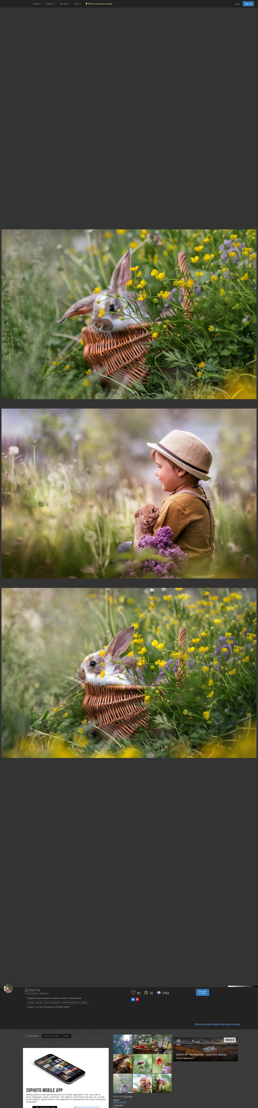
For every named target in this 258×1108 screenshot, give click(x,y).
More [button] (77, 4)
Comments (33, 1036)
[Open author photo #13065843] (162, 1083)
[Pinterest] (137, 999)
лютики (31, 1002)
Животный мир (119, 1102)
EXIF (66, 1036)
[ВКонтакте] (133, 999)
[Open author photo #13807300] (142, 1044)
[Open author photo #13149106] (142, 1064)
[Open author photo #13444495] (123, 1064)
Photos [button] (36, 4)
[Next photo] (255, 481)
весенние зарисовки (70, 1002)
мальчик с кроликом (52, 1002)
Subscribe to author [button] (202, 992)
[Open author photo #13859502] (123, 1044)
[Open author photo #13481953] (162, 1044)
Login (237, 4)
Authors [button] (50, 4)
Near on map (51, 1036)
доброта (84, 1002)
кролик (39, 1002)
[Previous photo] (3, 481)
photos (128, 1096)
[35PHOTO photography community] (16, 3)
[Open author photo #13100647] (123, 1083)
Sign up (248, 4)
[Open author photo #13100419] (142, 1083)
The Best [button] (64, 4)
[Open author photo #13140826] (162, 1064)
